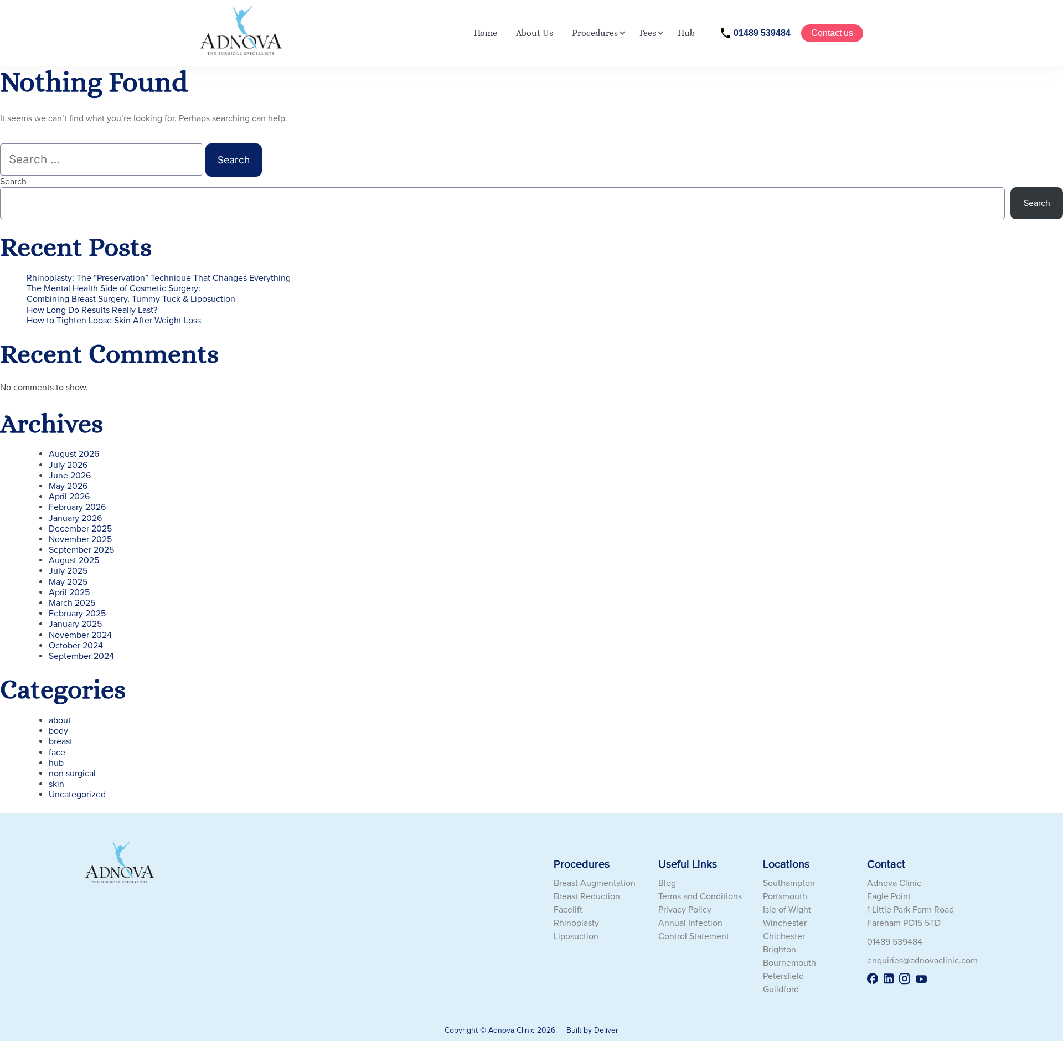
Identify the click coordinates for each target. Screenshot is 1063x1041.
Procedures (595, 33)
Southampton (789, 883)
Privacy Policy (684, 909)
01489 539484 (762, 33)
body (58, 730)
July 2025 (68, 570)
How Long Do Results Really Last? (92, 310)
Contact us (832, 33)
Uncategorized (77, 794)
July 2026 (68, 465)
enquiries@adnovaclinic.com (922, 960)
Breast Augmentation (595, 883)
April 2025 (69, 592)
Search (13, 181)
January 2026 (75, 518)
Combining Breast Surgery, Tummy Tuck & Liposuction (131, 299)
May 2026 (68, 486)
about (60, 720)
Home (485, 33)
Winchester (785, 923)
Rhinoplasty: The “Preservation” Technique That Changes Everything (159, 278)
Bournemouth (789, 962)
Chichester (784, 936)
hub (56, 763)
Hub (686, 33)
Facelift (568, 909)
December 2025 (80, 528)
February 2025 (77, 613)
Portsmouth (785, 896)
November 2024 (80, 635)
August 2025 (74, 560)
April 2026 (69, 496)
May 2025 (68, 582)
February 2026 (77, 507)
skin (56, 784)
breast (61, 741)
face (57, 752)
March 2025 (72, 603)
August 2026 (74, 454)
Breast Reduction (587, 896)
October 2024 (76, 645)
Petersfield (783, 976)
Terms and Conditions (700, 896)
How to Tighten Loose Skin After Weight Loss (114, 320)
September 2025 (81, 549)
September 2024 (81, 656)
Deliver (606, 1030)
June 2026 (70, 475)
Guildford (781, 989)
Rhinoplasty (576, 923)
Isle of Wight (787, 909)
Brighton (779, 949)
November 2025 (80, 539)
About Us (534, 33)
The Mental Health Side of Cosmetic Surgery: (113, 288)
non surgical (72, 773)
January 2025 (75, 624)
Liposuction (576, 936)
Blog (667, 883)
